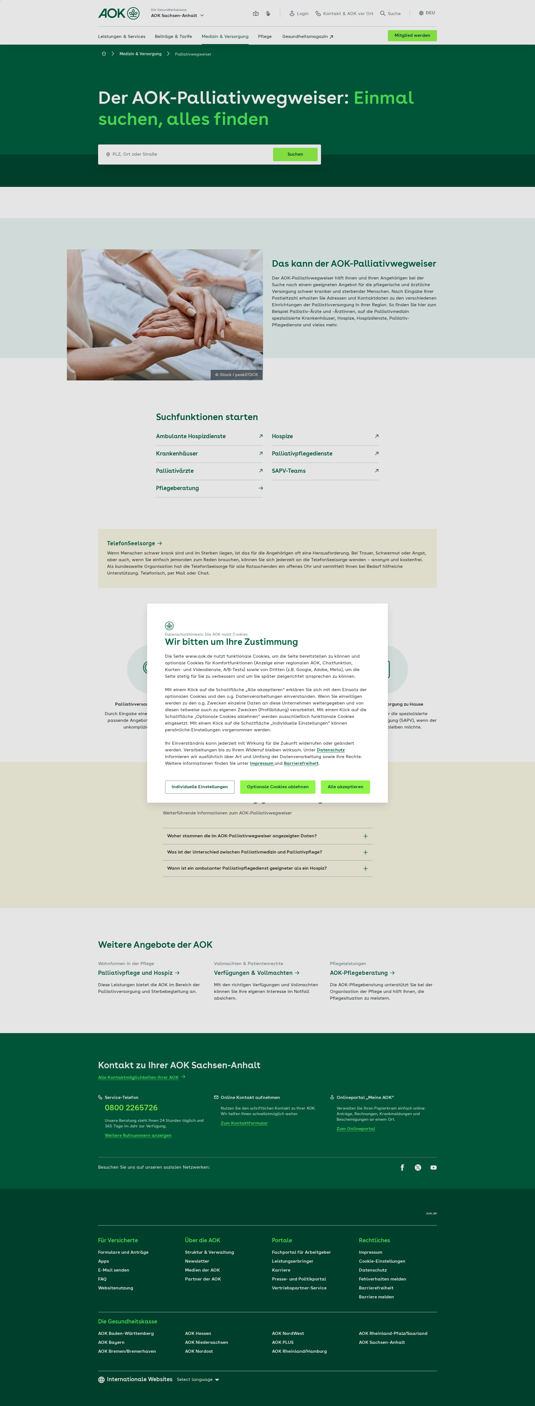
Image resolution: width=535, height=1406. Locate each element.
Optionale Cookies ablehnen (278, 787)
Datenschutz (331, 750)
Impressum (262, 763)
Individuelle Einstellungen (200, 787)
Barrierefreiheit (301, 763)
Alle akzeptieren (345, 787)
